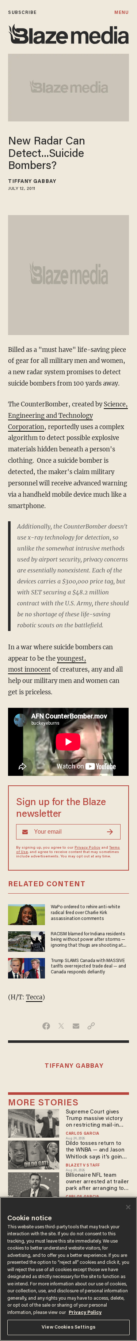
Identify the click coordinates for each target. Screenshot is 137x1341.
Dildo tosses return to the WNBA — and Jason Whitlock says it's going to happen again (95, 1150)
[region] (68, 1269)
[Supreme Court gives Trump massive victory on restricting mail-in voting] (33, 1122)
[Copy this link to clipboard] (91, 1026)
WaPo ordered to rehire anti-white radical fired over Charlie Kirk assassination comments (85, 913)
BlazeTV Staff (83, 1166)
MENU (121, 12)
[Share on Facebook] (46, 1026)
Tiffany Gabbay (32, 181)
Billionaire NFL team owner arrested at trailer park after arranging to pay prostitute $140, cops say (97, 1182)
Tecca (34, 997)
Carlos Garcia (82, 1134)
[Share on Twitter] (61, 1026)
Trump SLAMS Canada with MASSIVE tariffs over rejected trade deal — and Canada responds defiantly (88, 966)
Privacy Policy (87, 848)
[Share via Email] (76, 1026)
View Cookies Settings (68, 1327)
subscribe (22, 12)
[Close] (128, 1207)
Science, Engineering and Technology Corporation (68, 416)
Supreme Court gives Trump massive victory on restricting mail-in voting (94, 1119)
